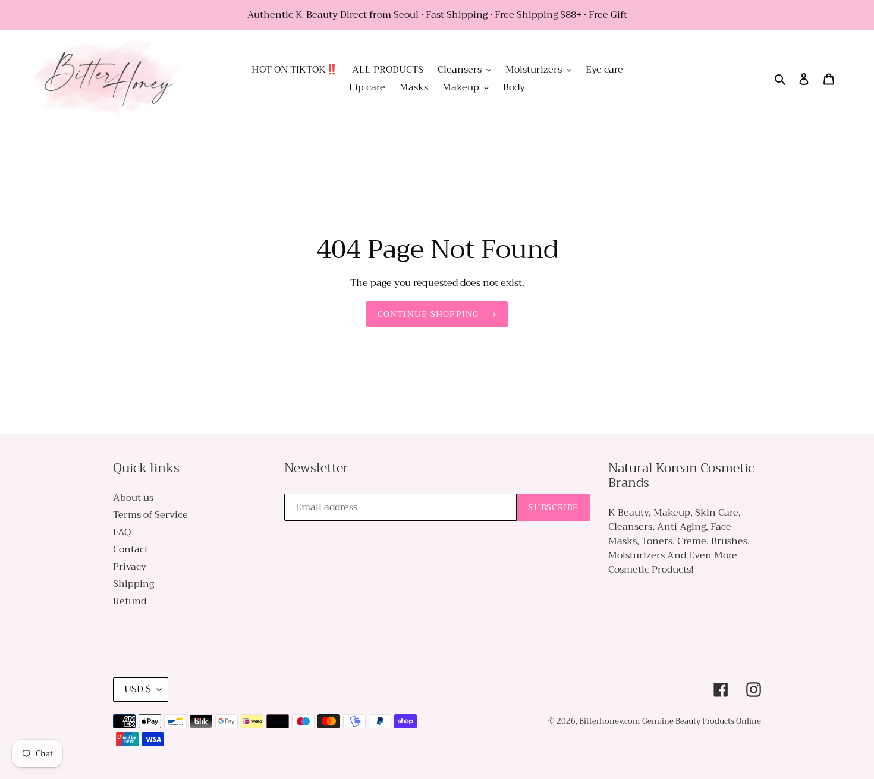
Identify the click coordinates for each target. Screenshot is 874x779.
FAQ (122, 532)
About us (133, 497)
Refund (129, 601)
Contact (130, 549)
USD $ (137, 689)
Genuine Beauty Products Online (701, 721)
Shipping (133, 584)
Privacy (129, 566)
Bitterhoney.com (609, 721)
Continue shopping (428, 314)
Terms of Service (150, 515)
